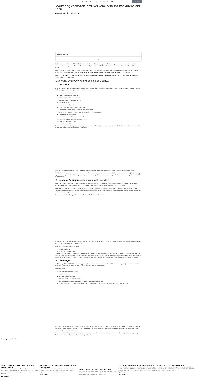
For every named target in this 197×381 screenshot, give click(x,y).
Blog (95, 2)
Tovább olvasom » (5, 376)
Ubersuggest (64, 260)
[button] (139, 54)
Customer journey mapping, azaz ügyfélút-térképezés (136, 365)
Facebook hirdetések (114, 257)
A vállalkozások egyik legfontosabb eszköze (171, 365)
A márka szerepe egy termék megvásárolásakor (95, 369)
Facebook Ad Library (68, 180)
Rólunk (113, 2)
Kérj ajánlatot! (104, 2)
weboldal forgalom (71, 88)
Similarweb (63, 84)
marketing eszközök (66, 75)
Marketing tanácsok (74, 13)
